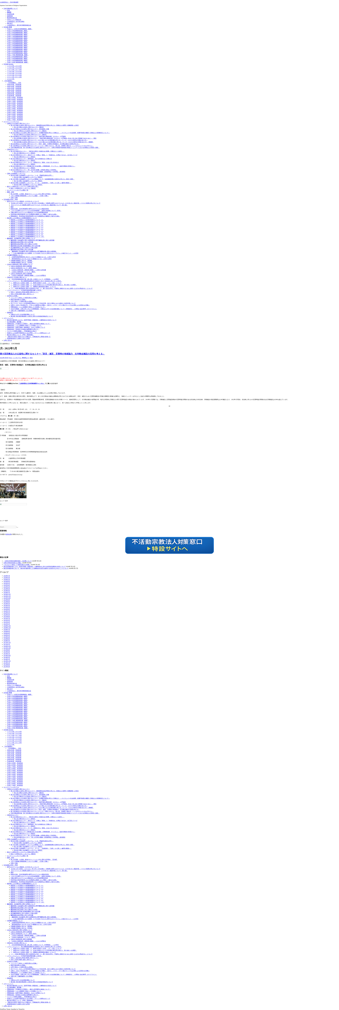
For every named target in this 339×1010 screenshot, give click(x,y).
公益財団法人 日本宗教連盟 (9, 2)
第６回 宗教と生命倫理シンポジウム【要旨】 (28, 177)
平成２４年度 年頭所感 (15, 107)
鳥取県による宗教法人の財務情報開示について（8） (27, 233)
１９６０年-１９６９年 (14, 68)
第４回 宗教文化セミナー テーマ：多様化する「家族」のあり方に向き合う (35, 162)
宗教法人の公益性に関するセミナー (18, 123)
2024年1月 (7, 592)
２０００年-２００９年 (14, 75)
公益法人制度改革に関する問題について (19, 264)
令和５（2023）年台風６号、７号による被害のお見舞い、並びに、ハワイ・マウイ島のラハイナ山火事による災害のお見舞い (50, 305)
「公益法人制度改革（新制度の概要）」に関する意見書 (28, 270)
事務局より (25, 358)
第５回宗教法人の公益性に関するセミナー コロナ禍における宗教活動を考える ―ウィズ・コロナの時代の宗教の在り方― (49, 140)
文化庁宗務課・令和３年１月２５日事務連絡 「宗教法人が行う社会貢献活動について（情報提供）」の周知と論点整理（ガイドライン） (54, 309)
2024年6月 (7, 589)
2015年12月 (7, 648)
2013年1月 (7, 663)
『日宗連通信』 (8, 81)
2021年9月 (7, 616)
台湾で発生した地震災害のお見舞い (22, 301)
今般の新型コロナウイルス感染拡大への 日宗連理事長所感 (29, 212)
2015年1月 (7, 653)
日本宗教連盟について (11, 8)
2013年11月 (7, 661)
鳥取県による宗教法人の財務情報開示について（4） (27, 225)
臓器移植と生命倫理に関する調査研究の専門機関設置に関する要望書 (32, 240)
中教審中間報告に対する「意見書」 (22, 262)
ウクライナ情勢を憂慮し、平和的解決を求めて (22, 331)
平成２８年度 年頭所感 (15, 99)
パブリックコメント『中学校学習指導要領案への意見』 (24, 290)
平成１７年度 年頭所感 (15, 120)
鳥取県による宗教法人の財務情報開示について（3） (27, 223)
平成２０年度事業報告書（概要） (17, 49)
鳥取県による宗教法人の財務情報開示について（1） (27, 220)
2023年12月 (7, 594)
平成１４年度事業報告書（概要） (17, 60)
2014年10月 (7, 655)
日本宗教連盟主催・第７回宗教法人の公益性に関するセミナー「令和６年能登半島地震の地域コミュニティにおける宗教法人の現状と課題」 (55, 147)
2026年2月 (7, 579)
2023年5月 (7, 603)
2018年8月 (7, 639)
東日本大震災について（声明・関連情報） (20, 335)
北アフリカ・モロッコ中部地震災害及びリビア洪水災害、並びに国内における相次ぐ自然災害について (43, 303)
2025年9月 (7, 581)
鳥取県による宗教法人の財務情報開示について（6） (27, 229)
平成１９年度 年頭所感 (15, 116)
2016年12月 (7, 646)
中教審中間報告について (15, 255)
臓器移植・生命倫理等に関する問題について (21, 238)
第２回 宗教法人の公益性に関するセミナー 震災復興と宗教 (30, 129)
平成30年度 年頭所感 (14, 95)
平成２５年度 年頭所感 (15, 105)
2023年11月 (7, 596)
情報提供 (10, 312)
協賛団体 (10, 16)
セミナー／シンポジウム (11, 121)
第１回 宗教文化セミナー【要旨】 (25, 153)
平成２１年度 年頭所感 (15, 112)
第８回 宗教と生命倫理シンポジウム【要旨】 (28, 184)
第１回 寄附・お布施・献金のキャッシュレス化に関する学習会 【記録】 (34, 194)
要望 (12, 207)
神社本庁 (10, 23)
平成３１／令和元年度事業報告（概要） (19, 29)
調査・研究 (10, 192)
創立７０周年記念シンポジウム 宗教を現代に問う (22, 186)
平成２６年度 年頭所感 (15, 103)
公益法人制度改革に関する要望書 (21, 266)
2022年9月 (7, 609)
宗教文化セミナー (12, 149)
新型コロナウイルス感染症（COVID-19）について (23, 201)
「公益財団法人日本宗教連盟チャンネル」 (31, 383)
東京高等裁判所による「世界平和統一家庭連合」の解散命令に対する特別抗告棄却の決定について (35, 566)
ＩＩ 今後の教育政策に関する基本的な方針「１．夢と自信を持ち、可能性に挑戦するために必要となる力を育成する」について (52, 288)
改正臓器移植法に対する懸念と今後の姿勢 (24, 247)
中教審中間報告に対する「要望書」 (22, 260)
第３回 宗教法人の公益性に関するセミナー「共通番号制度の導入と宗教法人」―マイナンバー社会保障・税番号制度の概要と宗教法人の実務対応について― (60, 132)
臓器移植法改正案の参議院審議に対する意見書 (25, 246)
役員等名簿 (10, 14)
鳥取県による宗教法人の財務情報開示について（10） (27, 236)
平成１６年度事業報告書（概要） (17, 56)
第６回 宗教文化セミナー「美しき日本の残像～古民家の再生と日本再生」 (34, 170)
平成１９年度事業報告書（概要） (17, 51)
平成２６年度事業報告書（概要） (17, 38)
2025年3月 (7, 587)
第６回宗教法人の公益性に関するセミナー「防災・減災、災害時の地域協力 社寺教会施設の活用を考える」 (45, 144)
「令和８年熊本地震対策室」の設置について (18, 561)
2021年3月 (7, 620)
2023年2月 (7, 607)
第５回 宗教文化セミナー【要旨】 (25, 168)
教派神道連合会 (12, 18)
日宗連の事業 (8, 27)
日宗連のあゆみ (8, 64)
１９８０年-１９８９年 (14, 71)
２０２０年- (11, 79)
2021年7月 (7, 618)
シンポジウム (17, 358)
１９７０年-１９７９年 (14, 69)
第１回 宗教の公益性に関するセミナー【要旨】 (29, 127)
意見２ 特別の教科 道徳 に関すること (22, 294)
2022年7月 (7, 611)
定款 (8, 10)
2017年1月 (7, 644)
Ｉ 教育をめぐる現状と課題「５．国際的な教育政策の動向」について (33, 286)
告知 (31, 358)
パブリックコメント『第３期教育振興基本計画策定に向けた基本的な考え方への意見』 (34, 281)
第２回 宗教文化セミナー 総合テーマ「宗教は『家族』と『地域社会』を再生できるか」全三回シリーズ (44, 155)
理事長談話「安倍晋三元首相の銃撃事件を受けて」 (23, 329)
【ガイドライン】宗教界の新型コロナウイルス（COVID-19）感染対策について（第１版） (39, 205)
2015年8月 (7, 650)
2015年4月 (7, 652)
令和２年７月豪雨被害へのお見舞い (22, 310)
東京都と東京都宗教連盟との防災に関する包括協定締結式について (32, 316)
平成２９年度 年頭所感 (15, 97)
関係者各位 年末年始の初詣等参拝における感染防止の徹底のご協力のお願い (35, 216)
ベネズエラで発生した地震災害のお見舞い (17, 564)
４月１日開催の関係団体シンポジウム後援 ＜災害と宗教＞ (30, 196)
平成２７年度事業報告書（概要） (17, 36)
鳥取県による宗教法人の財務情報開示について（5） (27, 227)
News (10, 358)
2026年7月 (7, 576)
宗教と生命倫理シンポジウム (16, 173)
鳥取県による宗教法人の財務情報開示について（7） (27, 231)
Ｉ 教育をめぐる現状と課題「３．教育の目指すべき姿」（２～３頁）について (36, 283)
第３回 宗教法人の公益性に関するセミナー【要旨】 (30, 134)
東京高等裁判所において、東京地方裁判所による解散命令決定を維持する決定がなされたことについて (36, 568)
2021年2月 (7, 622)
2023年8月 (7, 602)
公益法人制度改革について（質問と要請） (24, 268)
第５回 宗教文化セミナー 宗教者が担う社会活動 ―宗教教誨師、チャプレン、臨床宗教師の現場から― (43, 166)
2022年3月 (7, 614)
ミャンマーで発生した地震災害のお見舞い (24, 297)
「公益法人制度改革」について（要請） (23, 272)
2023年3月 (7, 605)
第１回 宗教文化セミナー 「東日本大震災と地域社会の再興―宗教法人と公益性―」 (38, 151)
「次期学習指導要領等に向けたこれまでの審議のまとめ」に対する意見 (33, 257)
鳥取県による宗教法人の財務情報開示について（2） (27, 221)
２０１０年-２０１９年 (14, 77)
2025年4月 (7, 585)
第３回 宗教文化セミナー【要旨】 (25, 160)
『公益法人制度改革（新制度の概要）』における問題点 (28, 275)
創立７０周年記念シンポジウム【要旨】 (23, 188)
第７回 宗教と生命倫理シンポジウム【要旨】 (28, 181)
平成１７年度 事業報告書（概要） (18, 55)
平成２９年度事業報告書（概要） (17, 32)
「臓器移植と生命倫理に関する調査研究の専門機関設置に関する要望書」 (34, 251)
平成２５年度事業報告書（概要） (17, 40)
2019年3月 (7, 637)
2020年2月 (7, 635)
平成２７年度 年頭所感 (15, 101)
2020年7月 (7, 629)
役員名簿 (8, 534)
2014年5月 (7, 657)
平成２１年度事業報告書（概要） (17, 47)
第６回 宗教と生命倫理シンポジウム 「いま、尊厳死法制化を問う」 (32, 175)
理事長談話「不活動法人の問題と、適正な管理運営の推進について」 (29, 323)
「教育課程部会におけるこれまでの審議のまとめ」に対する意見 (31, 259)
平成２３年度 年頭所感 (15, 108)
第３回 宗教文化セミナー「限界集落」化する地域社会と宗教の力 (31, 158)
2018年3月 (7, 640)
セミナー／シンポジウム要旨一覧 (17, 190)
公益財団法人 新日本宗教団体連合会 (19, 25)
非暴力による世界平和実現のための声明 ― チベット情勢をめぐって (28, 333)
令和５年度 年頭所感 (14, 86)
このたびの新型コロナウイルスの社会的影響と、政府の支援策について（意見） (36, 210)
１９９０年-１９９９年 (14, 73)
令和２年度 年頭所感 (14, 92)
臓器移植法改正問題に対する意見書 (22, 242)
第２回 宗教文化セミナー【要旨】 (25, 157)
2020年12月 (7, 626)
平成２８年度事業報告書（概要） (17, 34)
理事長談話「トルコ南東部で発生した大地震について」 (28, 307)
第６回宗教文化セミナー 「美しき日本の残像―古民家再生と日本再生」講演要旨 (39, 171)
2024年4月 (7, 590)
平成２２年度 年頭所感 (15, 110)
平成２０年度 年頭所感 (15, 114)
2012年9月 (7, 665)
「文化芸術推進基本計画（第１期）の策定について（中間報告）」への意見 (35, 279)
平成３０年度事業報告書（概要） (17, 31)
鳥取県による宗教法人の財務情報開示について (22, 218)
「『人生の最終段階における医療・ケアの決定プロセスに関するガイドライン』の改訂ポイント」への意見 (44, 253)
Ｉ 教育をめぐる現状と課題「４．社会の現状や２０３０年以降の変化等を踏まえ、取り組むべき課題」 (44, 284)
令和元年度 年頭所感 (14, 94)
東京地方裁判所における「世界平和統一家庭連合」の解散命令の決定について (31, 320)
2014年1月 (7, 659)
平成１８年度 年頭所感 (15, 118)
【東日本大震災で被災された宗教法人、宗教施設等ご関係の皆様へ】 (29, 336)
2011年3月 (7, 666)
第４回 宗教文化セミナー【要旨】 (25, 164)
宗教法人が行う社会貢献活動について (23, 314)
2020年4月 (7, 633)
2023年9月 (7, 600)
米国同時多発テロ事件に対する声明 (18, 338)
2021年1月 (7, 624)
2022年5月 (7, 613)
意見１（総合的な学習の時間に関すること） (25, 292)
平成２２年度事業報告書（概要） (17, 45)
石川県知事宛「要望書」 (15, 322)
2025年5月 (7, 583)
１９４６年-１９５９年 (14, 66)
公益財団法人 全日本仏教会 (15, 21)
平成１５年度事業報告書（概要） (17, 58)
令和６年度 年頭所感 (14, 84)
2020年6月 (7, 631)
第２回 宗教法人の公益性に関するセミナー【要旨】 (30, 131)
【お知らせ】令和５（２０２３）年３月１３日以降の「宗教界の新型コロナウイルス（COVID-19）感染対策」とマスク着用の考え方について (55, 203)
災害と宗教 (14, 197)
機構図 (9, 12)
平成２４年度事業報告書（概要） (17, 42)
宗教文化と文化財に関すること (17, 277)
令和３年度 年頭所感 (14, 90)
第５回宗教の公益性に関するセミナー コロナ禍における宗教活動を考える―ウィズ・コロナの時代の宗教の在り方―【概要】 (54, 142)
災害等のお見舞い (12, 296)
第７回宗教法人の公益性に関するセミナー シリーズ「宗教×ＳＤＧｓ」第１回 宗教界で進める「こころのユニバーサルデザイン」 (52, 145)
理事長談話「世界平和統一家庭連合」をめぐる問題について (26, 327)
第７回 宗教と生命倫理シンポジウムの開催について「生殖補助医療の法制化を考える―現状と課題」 (43, 179)
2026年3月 (7, 577)
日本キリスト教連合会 (14, 19)
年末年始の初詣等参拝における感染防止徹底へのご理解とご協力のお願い (34, 214)
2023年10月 (7, 598)
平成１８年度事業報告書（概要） (17, 53)
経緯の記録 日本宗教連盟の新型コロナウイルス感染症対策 (30, 208)
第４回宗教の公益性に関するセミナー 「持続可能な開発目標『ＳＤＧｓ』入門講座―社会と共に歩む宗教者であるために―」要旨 (55, 138)
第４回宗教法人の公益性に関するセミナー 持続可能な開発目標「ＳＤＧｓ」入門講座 (38, 136)
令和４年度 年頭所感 (14, 88)
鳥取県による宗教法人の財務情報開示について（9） (27, 234)
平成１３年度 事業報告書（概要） (18, 62)
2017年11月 (7, 642)
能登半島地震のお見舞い (18, 299)
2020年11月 (7, 627)
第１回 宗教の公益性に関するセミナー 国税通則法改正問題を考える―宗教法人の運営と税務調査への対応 (45, 125)
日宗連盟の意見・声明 (11, 199)
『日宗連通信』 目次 (14, 82)
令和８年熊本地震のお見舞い (13, 563)
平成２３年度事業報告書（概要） (17, 43)
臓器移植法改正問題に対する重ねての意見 (24, 244)
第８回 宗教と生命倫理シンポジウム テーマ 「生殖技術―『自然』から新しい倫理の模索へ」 (41, 183)
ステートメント (8, 318)
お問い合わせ (8, 340)
